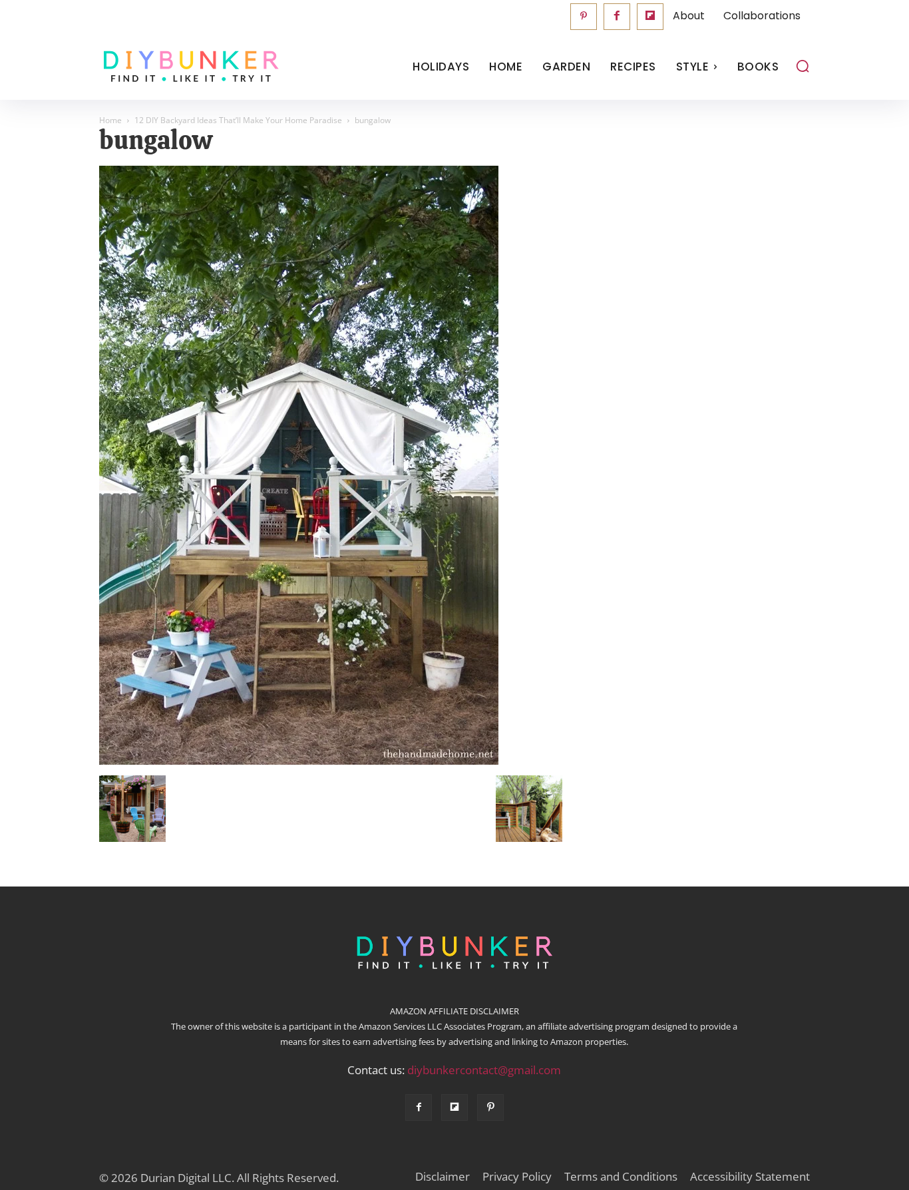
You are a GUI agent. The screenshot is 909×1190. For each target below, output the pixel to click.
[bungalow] (298, 761)
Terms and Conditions (620, 1177)
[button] (802, 66)
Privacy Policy (517, 1177)
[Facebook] (617, 16)
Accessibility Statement (750, 1177)
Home (110, 120)
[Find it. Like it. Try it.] (188, 67)
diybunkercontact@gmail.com (484, 1070)
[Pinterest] (583, 16)
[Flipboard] (650, 16)
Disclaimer (442, 1177)
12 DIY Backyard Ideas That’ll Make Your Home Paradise (238, 120)
